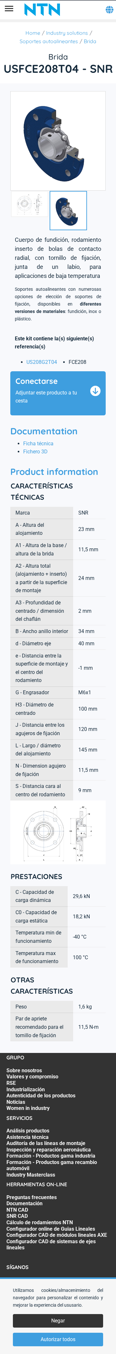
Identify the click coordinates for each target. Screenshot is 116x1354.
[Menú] (9, 9)
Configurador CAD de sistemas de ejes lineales (51, 1244)
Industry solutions (67, 33)
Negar (58, 1321)
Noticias (15, 1102)
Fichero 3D (35, 452)
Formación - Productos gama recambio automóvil (51, 1165)
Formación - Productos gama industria (50, 1156)
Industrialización (25, 1089)
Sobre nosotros (24, 1070)
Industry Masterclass (30, 1175)
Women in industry (28, 1108)
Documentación (24, 1203)
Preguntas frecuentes (31, 1197)
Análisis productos (27, 1131)
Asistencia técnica (27, 1137)
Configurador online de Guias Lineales (50, 1229)
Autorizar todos (58, 1339)
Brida (90, 41)
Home (32, 33)
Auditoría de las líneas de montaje (45, 1143)
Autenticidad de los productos (40, 1096)
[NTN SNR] (42, 9)
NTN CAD (17, 1210)
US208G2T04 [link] (41, 362)
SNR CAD (17, 1216)
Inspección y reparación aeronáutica (48, 1150)
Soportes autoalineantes (49, 41)
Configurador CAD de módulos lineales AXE (56, 1235)
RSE (11, 1083)
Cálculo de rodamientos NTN (39, 1222)
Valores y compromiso (32, 1077)
